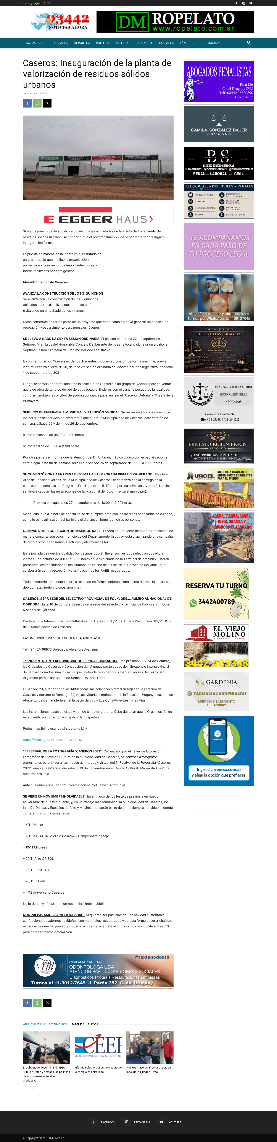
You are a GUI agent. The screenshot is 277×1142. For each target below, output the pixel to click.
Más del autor (85, 1024)
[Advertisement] (141, 280)
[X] (47, 103)
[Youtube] (251, 3)
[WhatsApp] (37, 103)
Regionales (143, 42)
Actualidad (35, 42)
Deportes (82, 42)
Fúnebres (187, 42)
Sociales (166, 42)
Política (102, 42)
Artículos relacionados (45, 1024)
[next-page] (32, 1089)
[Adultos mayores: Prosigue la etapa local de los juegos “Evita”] (150, 1047)
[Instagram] (243, 3)
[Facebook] (236, 3)
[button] (249, 43)
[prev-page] (25, 1089)
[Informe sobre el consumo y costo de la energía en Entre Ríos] (98, 1047)
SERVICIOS (209, 42)
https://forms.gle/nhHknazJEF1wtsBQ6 (52, 740)
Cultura (121, 42)
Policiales (59, 42)
